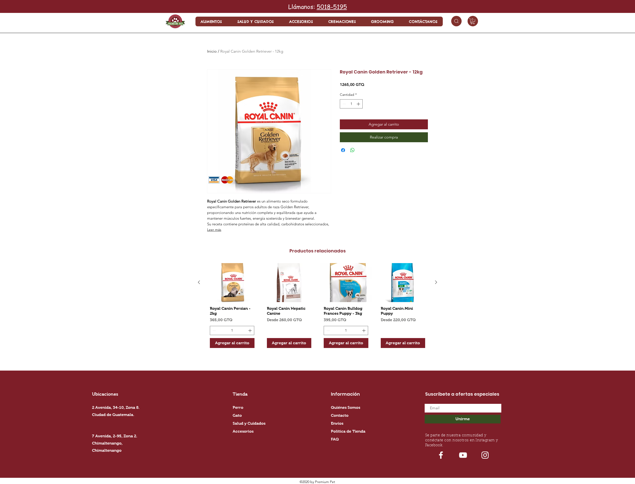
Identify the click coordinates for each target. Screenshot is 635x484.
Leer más (214, 229)
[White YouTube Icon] (463, 455)
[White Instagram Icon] (485, 455)
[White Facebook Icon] (441, 455)
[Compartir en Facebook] (343, 150)
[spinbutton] (351, 104)
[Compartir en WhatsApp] (352, 150)
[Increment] (359, 104)
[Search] (456, 21)
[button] (211, 21)
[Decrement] (344, 104)
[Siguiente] (436, 282)
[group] (317, 307)
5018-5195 (332, 6)
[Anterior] (199, 282)
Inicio (212, 51)
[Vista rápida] (232, 282)
